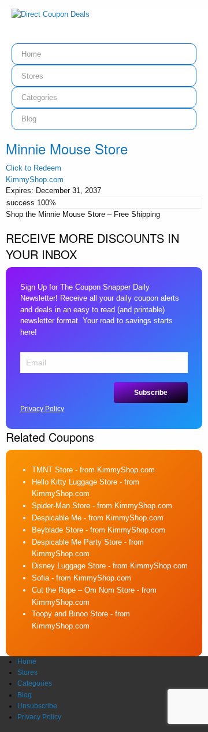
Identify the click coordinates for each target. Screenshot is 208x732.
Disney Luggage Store (69, 565)
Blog (28, 118)
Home (31, 54)
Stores (32, 76)
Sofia (40, 578)
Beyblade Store (57, 530)
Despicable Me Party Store (77, 542)
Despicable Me (56, 517)
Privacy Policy (42, 409)
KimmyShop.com (35, 179)
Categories (39, 97)
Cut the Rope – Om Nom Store (83, 590)
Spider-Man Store (61, 505)
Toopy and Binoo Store (70, 613)
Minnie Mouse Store (67, 148)
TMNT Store (52, 469)
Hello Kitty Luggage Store (74, 482)
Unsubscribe (37, 706)
